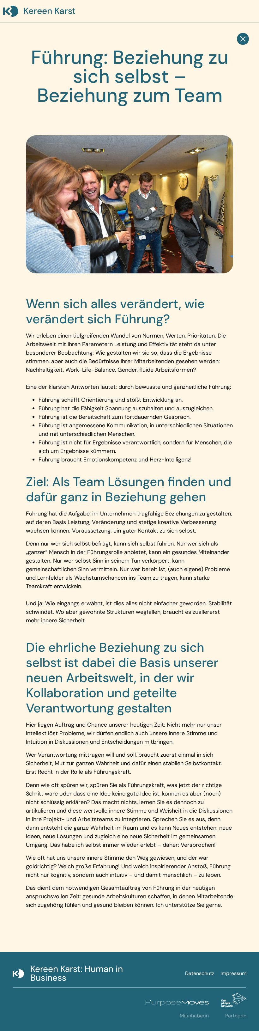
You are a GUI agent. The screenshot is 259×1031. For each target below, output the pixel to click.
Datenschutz (199, 973)
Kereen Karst (49, 11)
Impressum (233, 973)
